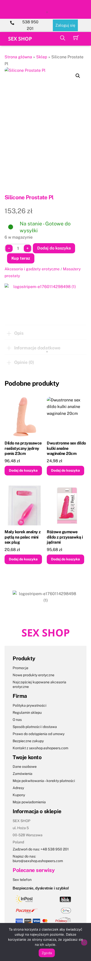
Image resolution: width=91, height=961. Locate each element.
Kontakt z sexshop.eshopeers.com (40, 748)
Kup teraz (20, 258)
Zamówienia (22, 774)
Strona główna (18, 57)
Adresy (18, 788)
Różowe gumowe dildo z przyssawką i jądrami (65, 537)
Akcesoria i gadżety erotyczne (32, 268)
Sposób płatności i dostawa (35, 727)
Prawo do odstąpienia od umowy (38, 734)
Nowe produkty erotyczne (33, 675)
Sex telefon (22, 880)
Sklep (41, 57)
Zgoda (47, 953)
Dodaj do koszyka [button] (23, 470)
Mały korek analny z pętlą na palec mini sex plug (23, 537)
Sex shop (20, 38)
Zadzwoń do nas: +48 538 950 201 (41, 849)
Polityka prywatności (29, 705)
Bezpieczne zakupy (28, 741)
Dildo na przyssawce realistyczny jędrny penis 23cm (23, 448)
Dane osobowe (25, 766)
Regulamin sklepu (27, 712)
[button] (77, 75)
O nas (17, 720)
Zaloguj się (65, 25)
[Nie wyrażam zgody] (84, 942)
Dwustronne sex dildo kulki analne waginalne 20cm (66, 448)
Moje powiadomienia (29, 802)
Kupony (19, 795)
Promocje (20, 668)
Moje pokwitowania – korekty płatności (44, 781)
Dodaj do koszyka (54, 248)
